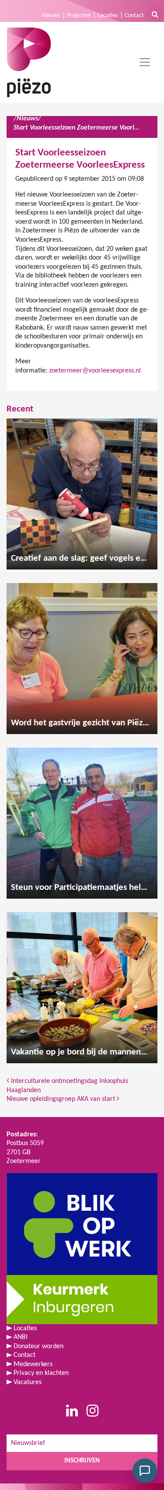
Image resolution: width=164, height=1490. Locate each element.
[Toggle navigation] (145, 62)
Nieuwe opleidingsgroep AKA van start (62, 1099)
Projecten (79, 15)
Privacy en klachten (41, 1373)
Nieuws (51, 15)
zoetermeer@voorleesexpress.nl (95, 370)
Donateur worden (38, 1346)
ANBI (21, 1337)
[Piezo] (29, 62)
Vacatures (28, 1382)
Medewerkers (33, 1364)
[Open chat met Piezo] (145, 1470)
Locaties (108, 15)
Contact (134, 15)
